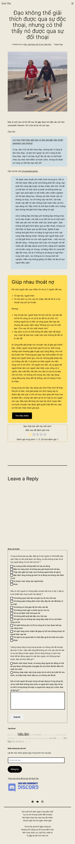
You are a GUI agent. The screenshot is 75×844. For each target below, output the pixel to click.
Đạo (61, 44)
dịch (65, 738)
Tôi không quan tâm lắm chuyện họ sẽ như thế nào (34, 598)
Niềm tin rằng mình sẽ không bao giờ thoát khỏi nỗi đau (36, 569)
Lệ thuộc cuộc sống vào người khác (28, 581)
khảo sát (15, 734)
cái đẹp (36, 738)
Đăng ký (15, 769)
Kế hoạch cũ (53, 734)
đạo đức (32, 734)
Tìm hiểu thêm (22, 416)
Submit (17, 717)
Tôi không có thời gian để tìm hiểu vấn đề (30, 607)
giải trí (25, 741)
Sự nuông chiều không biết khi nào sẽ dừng (31, 566)
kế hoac (58, 738)
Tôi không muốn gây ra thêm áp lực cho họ (31, 610)
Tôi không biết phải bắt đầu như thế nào (30, 616)
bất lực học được (20, 738)
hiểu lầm (23, 734)
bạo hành (38, 734)
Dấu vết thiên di (18, 741)
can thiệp (52, 738)
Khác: (15, 584)
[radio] (30, 435)
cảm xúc (10, 734)
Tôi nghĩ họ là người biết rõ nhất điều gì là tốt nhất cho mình (38, 637)
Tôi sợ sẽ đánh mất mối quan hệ (26, 613)
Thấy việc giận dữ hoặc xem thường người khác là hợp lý (37, 572)
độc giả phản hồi (44, 738)
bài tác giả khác (46, 734)
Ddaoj (29, 741)
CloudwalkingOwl (30, 171)
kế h (62, 738)
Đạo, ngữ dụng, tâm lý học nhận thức (37, 44)
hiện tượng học (29, 738)
